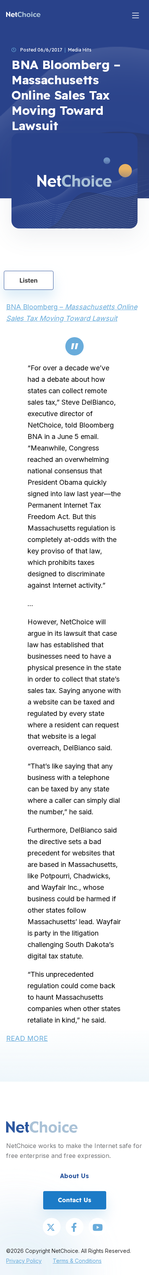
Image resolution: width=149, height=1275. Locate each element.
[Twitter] (51, 1228)
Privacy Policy (24, 1260)
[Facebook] (74, 1228)
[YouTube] (97, 1228)
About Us (74, 1176)
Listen (28, 280)
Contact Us (74, 1200)
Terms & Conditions (77, 1260)
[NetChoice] (23, 15)
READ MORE (27, 1038)
